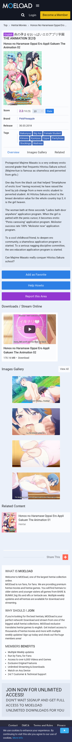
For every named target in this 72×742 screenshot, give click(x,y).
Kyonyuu (36, 138)
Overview (13, 152)
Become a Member (55, 15)
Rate (49, 111)
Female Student (52, 133)
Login (32, 15)
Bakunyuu (25, 133)
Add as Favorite (36, 274)
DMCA (25, 725)
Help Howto (36, 285)
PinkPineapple (27, 118)
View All (64, 369)
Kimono (24, 138)
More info (18, 737)
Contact (13, 725)
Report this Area (36, 296)
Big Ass (38, 133)
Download (23, 357)
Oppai (46, 138)
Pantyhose (58, 138)
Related (60, 152)
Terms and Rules (43, 725)
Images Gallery (37, 152)
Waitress (38, 143)
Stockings (25, 143)
